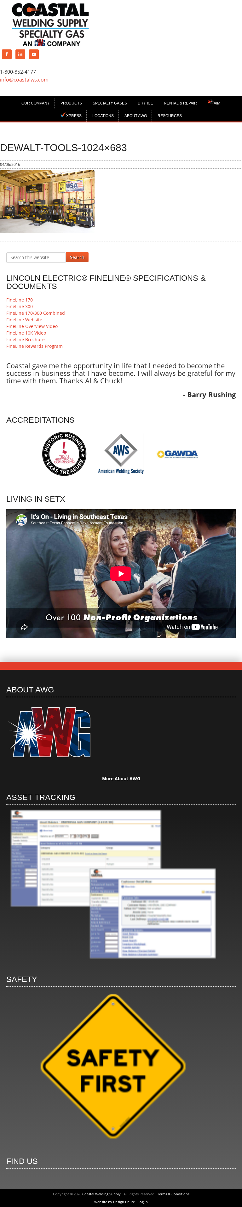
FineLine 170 (19, 300)
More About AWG (121, 778)
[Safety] (113, 1144)
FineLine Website (24, 320)
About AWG (135, 116)
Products (71, 103)
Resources (170, 116)
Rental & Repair (180, 103)
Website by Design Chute (114, 1202)
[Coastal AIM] (113, 962)
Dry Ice (145, 103)
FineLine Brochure (25, 339)
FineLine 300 (19, 306)
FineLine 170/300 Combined (35, 313)
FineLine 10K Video (26, 333)
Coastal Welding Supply (50, 24)
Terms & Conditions (173, 1194)
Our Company (35, 103)
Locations (103, 116)
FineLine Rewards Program (34, 346)
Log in (143, 1202)
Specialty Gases (110, 103)
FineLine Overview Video (32, 326)
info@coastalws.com (24, 79)
